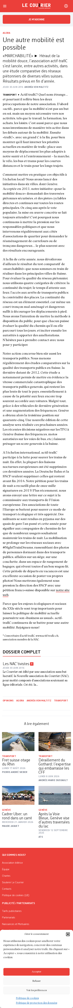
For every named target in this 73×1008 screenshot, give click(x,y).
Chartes (6, 876)
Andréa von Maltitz (39, 701)
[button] (68, 934)
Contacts (6, 889)
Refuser (36, 981)
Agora (6, 33)
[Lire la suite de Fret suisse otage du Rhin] (18, 741)
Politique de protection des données (36, 1003)
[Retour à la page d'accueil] (36, 6)
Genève (6, 810)
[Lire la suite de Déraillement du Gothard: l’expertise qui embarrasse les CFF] (55, 741)
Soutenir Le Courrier (13, 882)
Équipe (5, 869)
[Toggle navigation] (5, 6)
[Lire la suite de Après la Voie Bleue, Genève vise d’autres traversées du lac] (55, 795)
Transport (61, 701)
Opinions (8, 701)
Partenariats (8, 917)
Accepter (36, 972)
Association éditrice (12, 863)
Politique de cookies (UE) (15, 895)
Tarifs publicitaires (12, 911)
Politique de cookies (27, 998)
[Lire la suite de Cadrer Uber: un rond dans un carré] (18, 795)
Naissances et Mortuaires (15, 924)
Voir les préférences (36, 990)
